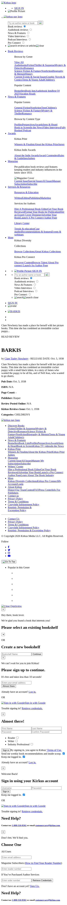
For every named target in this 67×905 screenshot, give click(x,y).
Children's (49, 79)
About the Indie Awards (26, 155)
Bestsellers (19, 90)
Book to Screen (22, 127)
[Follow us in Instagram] (9, 553)
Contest (30, 490)
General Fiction (22, 107)
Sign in (6, 750)
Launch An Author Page (35, 265)
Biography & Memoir (38, 434)
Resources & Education (26, 192)
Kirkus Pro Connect (47, 481)
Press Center (45, 490)
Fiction (30, 65)
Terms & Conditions (18, 501)
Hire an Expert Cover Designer (39, 213)
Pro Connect (14, 42)
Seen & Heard (50, 124)
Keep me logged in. (11, 757)
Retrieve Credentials (42, 880)
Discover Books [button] (16, 425)
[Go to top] (8, 562)
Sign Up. (34, 886)
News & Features (17, 33)
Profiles (18, 124)
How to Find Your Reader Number (43, 863)
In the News (36, 127)
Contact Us (13, 518)
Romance (29, 68)
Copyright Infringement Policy (23, 504)
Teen (43, 107)
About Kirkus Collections (47, 251)
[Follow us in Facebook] (8, 547)
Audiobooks (20, 65)
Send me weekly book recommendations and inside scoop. (31, 753)
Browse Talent (40, 262)
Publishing (34, 198)
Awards (39, 124)
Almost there (9, 686)
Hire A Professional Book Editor (31, 209)
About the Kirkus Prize (46, 144)
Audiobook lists (43, 90)
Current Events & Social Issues (30, 76)
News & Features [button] (17, 96)
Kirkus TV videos (42, 446)
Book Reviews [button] (15, 51)
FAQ (36, 490)
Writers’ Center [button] (15, 466)
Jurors (61, 144)
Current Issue (21, 181)
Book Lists (24, 443)
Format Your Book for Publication (42, 212)
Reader (12, 738)
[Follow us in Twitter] (9, 550)
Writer (11, 741)
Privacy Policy (15, 498)
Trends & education (24, 228)
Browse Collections (24, 251)
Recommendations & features (36, 231)
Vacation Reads (27, 93)
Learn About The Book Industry (37, 475)
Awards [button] (12, 133)
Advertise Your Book (29, 472)
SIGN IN (19, 8)
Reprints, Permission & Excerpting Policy (20, 509)
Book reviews (15, 26)
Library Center (21, 223)
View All (19, 62)
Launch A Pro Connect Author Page (38, 217)
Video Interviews (17, 36)
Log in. (32, 691)
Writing (18, 198)
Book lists (30, 90)
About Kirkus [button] (15, 487)
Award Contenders (48, 155)
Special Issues (35, 181)
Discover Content (23, 262)
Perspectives (28, 124)
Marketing (45, 198)
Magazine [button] (13, 161)
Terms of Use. (54, 750)
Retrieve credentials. (32, 708)
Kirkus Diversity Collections (22, 481)
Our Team (20, 490)
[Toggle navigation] (2, 17)
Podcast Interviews (18, 39)
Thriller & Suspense (44, 65)
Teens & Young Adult (33, 79)
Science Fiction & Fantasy (27, 71)
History (29, 74)
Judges (31, 158)
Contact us (13, 495)
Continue (37, 654)
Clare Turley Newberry (16, 358)
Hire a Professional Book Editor (24, 469)
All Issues (47, 181)
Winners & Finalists (24, 144)
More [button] (10, 237)
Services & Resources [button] (19, 187)
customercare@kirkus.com (47, 825)
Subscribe (32, 184)
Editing (25, 198)
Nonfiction (46, 71)
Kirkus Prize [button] (14, 449)
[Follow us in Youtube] (9, 555)
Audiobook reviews (18, 29)
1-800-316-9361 (19, 825)
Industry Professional (19, 744)
